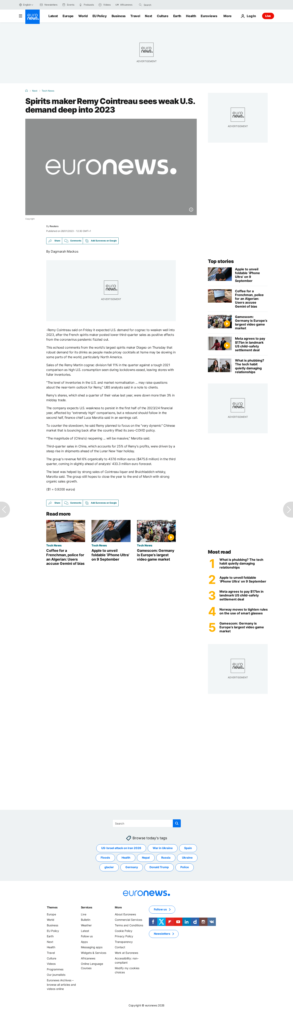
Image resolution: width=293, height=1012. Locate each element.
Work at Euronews (126, 952)
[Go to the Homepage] (32, 17)
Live (268, 16)
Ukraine (187, 857)
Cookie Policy (123, 931)
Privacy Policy (124, 936)
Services (86, 907)
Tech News (48, 91)
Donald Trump (159, 867)
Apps (84, 941)
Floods (105, 857)
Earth (177, 16)
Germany (131, 867)
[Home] (26, 90)
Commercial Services (128, 919)
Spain (188, 848)
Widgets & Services (93, 952)
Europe (68, 16)
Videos (51, 963)
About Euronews (125, 914)
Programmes (55, 969)
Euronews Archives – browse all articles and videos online (61, 984)
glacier (109, 867)
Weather (86, 925)
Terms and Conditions (129, 925)
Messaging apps (91, 947)
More (118, 907)
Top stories (221, 261)
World (83, 16)
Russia (165, 857)
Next (148, 16)
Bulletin (85, 919)
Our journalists (56, 974)
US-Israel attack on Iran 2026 (121, 848)
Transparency (124, 941)
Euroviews (209, 16)
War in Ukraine (163, 848)
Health (191, 16)
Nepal (146, 857)
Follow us (87, 936)
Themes (52, 907)
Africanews (88, 958)
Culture (162, 16)
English (27, 4)
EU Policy (99, 16)
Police (184, 867)
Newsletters (162, 933)
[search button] (140, 5)
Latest (53, 16)
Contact (120, 947)
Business (119, 16)
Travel (135, 16)
